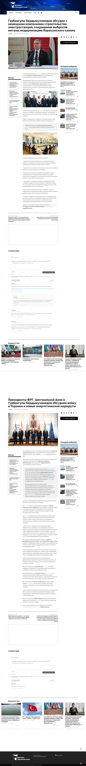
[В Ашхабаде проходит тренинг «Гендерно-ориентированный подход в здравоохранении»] (62, 125)
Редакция (10, 33)
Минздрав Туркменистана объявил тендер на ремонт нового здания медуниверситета (14, 93)
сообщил (27, 127)
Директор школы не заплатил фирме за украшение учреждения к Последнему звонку (10, 361)
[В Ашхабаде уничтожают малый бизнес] (32, 351)
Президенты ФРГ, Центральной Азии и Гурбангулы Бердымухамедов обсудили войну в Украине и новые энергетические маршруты (19, 219)
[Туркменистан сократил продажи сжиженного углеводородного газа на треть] (69, 73)
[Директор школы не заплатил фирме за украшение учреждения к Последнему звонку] (11, 351)
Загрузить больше (68, 132)
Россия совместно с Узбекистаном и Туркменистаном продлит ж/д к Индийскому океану (70, 101)
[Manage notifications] (81, 763)
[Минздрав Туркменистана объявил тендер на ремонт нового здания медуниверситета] (62, 92)
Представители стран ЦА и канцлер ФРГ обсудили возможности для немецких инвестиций (47, 219)
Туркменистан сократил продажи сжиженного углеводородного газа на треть (14, 85)
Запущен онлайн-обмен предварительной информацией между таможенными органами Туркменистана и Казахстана (72, 117)
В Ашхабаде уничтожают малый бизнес (31, 359)
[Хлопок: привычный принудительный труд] (62, 109)
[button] (76, 12)
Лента (10, 81)
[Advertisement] (33, 234)
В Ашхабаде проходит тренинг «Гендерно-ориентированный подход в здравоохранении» (71, 126)
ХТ (66, 110)
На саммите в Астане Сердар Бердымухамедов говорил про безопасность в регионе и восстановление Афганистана (53, 362)
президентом (53, 204)
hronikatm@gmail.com (42, 756)
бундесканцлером (49, 206)
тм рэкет (20, 298)
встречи (38, 73)
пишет (41, 110)
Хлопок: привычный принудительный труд (14, 101)
